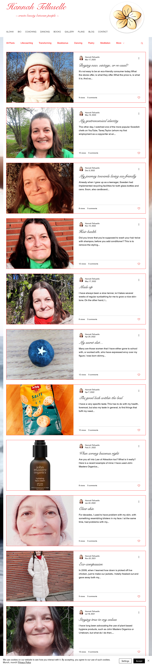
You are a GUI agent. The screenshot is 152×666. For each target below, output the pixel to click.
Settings (125, 660)
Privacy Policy (24, 662)
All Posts (10, 43)
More (118, 43)
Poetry (91, 43)
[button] (142, 43)
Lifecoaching (27, 43)
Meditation (105, 43)
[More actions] (140, 58)
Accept (139, 660)
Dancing (78, 43)
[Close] (148, 661)
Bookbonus (62, 43)
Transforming (45, 43)
